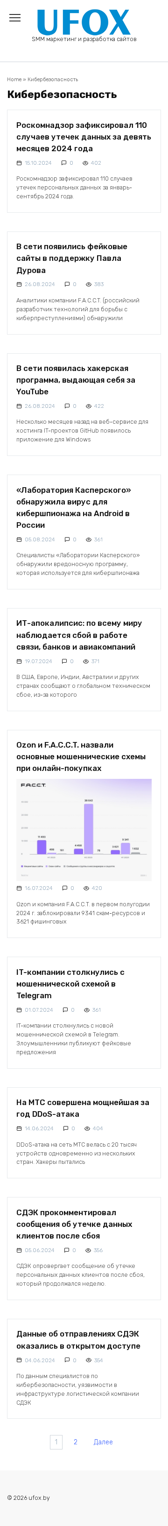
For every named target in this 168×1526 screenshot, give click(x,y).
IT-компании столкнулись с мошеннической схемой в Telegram (70, 983)
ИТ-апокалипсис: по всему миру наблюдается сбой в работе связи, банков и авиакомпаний (79, 634)
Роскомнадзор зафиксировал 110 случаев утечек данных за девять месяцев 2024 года (83, 136)
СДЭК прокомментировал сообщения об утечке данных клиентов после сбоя (74, 1223)
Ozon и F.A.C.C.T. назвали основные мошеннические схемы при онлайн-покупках (81, 756)
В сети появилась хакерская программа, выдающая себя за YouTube (75, 380)
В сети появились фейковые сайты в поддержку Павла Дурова (71, 258)
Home (14, 80)
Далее (103, 1442)
